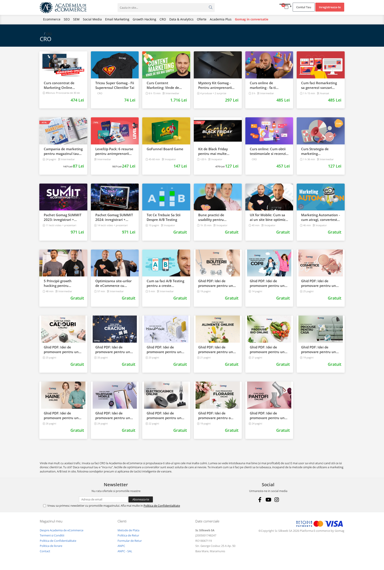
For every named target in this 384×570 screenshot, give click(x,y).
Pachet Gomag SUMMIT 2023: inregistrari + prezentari (62, 217)
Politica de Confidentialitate (162, 506)
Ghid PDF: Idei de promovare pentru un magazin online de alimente (215, 349)
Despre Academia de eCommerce (61, 530)
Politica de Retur (128, 535)
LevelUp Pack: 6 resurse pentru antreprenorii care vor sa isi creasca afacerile (114, 151)
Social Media (92, 19)
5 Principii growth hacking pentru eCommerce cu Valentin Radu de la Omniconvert (63, 283)
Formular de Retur (130, 541)
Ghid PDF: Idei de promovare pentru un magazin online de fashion (61, 415)
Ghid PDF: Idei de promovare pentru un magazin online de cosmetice (318, 283)
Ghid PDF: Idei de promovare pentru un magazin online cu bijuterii (215, 283)
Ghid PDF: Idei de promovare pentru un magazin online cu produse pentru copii (267, 283)
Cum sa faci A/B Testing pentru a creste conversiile (165, 283)
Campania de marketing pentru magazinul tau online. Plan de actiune (63, 151)
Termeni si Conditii (52, 535)
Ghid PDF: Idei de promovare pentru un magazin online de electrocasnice (164, 415)
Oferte (201, 19)
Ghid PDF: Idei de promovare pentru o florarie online (214, 415)
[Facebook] (260, 500)
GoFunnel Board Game (165, 149)
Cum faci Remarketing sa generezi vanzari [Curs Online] (319, 85)
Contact (45, 551)
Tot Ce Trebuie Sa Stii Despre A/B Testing (163, 217)
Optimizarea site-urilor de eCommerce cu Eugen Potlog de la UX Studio (113, 283)
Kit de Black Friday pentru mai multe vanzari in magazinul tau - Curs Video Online (217, 151)
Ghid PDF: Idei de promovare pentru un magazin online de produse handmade (164, 349)
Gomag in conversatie (251, 19)
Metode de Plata (128, 530)
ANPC (121, 546)
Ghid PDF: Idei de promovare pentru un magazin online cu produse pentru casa (318, 349)
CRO (163, 19)
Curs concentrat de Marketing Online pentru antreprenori (60, 85)
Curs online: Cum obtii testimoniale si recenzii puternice (268, 151)
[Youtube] (268, 500)
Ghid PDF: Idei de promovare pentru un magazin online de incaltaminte (267, 415)
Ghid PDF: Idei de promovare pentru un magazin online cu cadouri (61, 349)
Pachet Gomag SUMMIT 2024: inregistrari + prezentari (114, 217)
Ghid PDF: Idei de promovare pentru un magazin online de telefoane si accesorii (112, 415)
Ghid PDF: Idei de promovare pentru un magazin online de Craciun (112, 349)
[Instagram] (276, 500)
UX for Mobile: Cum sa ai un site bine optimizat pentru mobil (269, 217)
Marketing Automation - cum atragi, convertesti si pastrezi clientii (320, 217)
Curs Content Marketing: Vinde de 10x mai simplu (163, 85)
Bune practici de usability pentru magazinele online (213, 217)
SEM (76, 19)
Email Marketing (117, 19)
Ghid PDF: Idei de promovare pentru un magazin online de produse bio (267, 349)
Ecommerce (51, 19)
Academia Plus (221, 19)
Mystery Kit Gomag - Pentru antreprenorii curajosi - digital (215, 85)
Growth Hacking (144, 19)
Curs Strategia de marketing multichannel (315, 151)
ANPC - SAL (125, 551)
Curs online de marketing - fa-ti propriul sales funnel (266, 85)
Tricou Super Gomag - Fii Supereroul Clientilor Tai (114, 85)
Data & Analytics (181, 19)
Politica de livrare (51, 546)
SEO (67, 19)
